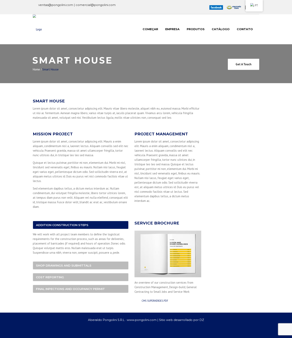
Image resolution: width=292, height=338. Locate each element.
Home (36, 69)
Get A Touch (243, 64)
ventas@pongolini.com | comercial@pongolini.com (77, 5)
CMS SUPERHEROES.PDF (154, 300)
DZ (201, 320)
